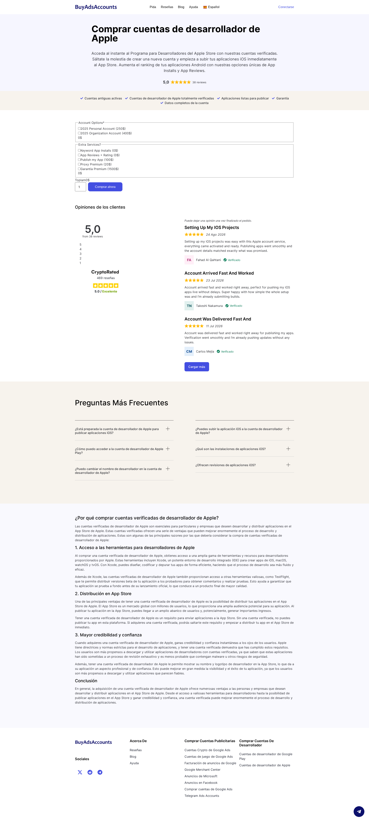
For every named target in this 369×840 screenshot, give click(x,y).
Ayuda (193, 7)
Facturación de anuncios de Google (210, 763)
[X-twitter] (80, 772)
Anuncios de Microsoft (200, 776)
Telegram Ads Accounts (201, 796)
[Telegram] (100, 772)
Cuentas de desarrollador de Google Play (265, 756)
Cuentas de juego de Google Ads (208, 756)
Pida (153, 7)
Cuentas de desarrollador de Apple (264, 765)
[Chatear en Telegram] (359, 811)
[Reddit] (90, 772)
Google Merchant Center (202, 769)
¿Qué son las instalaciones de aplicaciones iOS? (230, 449)
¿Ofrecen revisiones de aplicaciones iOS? (225, 465)
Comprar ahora (105, 186)
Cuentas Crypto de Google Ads (207, 750)
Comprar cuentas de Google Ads (208, 789)
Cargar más (196, 367)
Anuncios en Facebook (201, 783)
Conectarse (286, 7)
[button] (124, 433)
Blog (181, 7)
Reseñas (167, 7)
